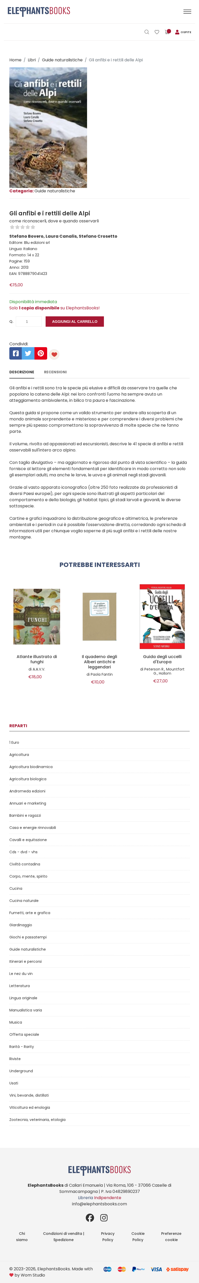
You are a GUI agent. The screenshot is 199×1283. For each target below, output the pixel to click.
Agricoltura (19, 754)
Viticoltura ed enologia (29, 1107)
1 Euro (14, 742)
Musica (15, 1022)
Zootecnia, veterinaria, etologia (37, 1119)
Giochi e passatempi (28, 937)
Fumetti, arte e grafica (29, 912)
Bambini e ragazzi (25, 815)
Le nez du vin (21, 973)
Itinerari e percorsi (25, 961)
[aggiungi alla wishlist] (54, 354)
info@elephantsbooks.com (99, 1204)
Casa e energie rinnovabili (32, 827)
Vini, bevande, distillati (29, 1095)
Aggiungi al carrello (74, 321)
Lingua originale (23, 998)
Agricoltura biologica (27, 779)
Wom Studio (33, 1275)
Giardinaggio (20, 925)
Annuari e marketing (27, 803)
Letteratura (19, 985)
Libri (32, 60)
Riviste (15, 1058)
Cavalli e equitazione (28, 839)
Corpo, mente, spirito (28, 876)
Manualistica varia (25, 1010)
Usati (13, 1083)
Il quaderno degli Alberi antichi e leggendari (99, 662)
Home (15, 60)
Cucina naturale (24, 900)
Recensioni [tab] (55, 372)
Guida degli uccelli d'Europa (162, 659)
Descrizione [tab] (21, 372)
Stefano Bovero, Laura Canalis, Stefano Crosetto (63, 236)
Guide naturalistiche (62, 60)
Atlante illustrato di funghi (37, 659)
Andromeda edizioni (27, 791)
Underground (21, 1071)
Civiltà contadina (24, 864)
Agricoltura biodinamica (31, 766)
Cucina (15, 888)
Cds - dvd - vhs (23, 852)
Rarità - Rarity (21, 1046)
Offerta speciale (24, 1034)
